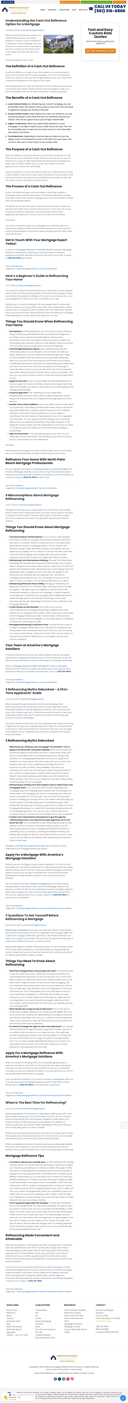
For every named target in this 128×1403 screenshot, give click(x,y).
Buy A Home (11, 1310)
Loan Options (42, 1305)
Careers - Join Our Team (17, 1335)
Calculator (71, 2)
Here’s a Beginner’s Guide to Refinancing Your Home (37, 278)
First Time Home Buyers (45, 1329)
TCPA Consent (76, 1369)
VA (36, 1315)
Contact (10, 1318)
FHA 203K (39, 1324)
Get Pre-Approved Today (100, 51)
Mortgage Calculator (73, 1324)
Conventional (41, 1310)
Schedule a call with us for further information (26, 846)
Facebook (55, 1379)
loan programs (66, 1278)
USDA (37, 1326)
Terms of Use (51, 1369)
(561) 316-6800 (14, 258)
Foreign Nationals (42, 1335)
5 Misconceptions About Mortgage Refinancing (32, 497)
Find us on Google (103, 1321)
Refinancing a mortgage (16, 930)
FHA (36, 1313)
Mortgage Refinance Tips (32, 269)
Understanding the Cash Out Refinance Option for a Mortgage (36, 22)
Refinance (19, 266)
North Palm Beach (50, 269)
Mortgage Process (72, 1326)
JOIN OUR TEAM (7, 2)
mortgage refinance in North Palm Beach (34, 250)
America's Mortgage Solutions (15, 10)
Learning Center (13, 1321)
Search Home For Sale (73, 1315)
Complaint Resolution (64, 1373)
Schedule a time (97, 2)
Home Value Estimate (73, 1318)
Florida (19, 269)
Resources (70, 1305)
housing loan (58, 1079)
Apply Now (119, 2)
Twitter (59, 1379)
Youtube (68, 1379)
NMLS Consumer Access (84, 1373)
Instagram (72, 1379)
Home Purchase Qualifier (75, 1310)
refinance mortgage (39, 884)
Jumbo (38, 1318)
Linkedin (63, 1379)
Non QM (38, 1332)
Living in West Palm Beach (75, 1329)
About (9, 1315)
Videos (67, 1332)
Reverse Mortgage (43, 1321)
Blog (8, 1324)
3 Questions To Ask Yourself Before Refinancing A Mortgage (32, 917)
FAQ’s (66, 1321)
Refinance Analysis (72, 1313)
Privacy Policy (63, 1369)
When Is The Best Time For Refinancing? (36, 1102)
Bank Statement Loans (45, 1338)
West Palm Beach (65, 908)
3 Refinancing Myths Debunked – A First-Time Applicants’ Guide (37, 691)
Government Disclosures (44, 1373)
